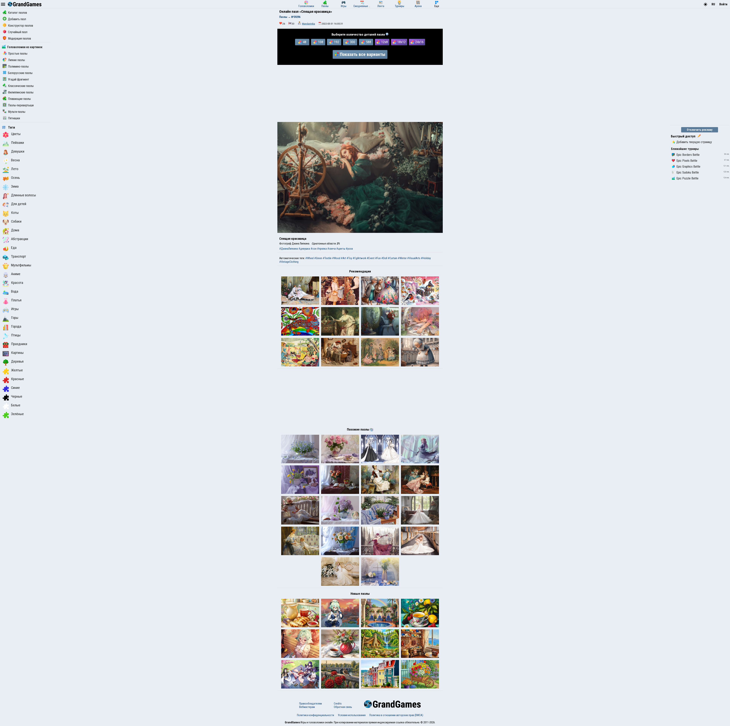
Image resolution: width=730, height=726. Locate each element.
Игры (15, 309)
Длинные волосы (23, 195)
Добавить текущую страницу (694, 142)
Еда (14, 248)
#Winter (402, 258)
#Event (371, 258)
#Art (343, 258)
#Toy (349, 258)
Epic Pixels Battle (686, 160)
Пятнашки (14, 118)
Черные (16, 396)
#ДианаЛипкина (288, 248)
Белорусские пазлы (20, 73)
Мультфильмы (21, 265)
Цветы (16, 134)
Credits (338, 703)
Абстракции (19, 239)
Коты (15, 213)
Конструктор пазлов (20, 25)
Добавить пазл (17, 19)
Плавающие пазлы (19, 99)
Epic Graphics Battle (688, 166)
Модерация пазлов (19, 38)
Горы (14, 318)
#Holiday (426, 258)
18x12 (401, 42)
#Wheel (309, 258)
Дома (15, 230)
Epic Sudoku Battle (687, 172)
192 (336, 42)
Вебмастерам (307, 707)
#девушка (304, 248)
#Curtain (392, 258)
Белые (15, 405)
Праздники (19, 344)
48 (304, 42)
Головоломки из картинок (24, 47)
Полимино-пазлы (18, 66)
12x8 (384, 42)
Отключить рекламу (700, 129)
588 (368, 42)
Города (16, 326)
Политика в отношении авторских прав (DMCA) (396, 715)
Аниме (15, 274)
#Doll (384, 258)
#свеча (331, 248)
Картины (17, 353)
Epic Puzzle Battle (687, 178)
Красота (17, 283)
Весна (15, 160)
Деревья (17, 361)
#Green (318, 258)
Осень (15, 178)
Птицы (16, 335)
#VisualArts (413, 258)
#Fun (378, 258)
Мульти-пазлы (16, 112)
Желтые (17, 370)
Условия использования (352, 715)
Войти (723, 4)
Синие (15, 388)
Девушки (17, 151)
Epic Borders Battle (688, 155)
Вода (14, 291)
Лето (14, 169)
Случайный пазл (17, 32)
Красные (17, 379)
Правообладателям (310, 703)
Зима (15, 186)
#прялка (322, 248)
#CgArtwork (359, 258)
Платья (16, 300)
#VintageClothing (288, 261)
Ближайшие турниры (685, 149)
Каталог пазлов (17, 12)
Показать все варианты (362, 54)
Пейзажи (17, 143)
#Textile (327, 258)
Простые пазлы (17, 53)
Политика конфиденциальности (315, 715)
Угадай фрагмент (18, 79)
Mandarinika (308, 23)
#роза (349, 248)
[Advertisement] (360, 93)
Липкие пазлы (16, 60)
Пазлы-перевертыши (21, 105)
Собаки (16, 221)
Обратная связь (343, 707)
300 (352, 42)
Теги (11, 127)
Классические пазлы (21, 86)
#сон (314, 248)
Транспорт (18, 256)
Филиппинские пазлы (20, 92)
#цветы (340, 248)
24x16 (419, 42)
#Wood (336, 258)
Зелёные (17, 414)
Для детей (18, 204)
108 (320, 42)
